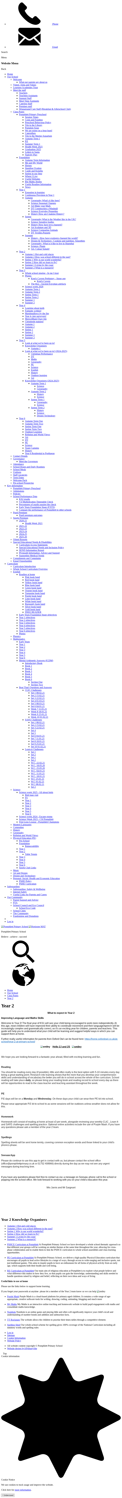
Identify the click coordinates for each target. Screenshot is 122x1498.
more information (23, 1490)
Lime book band (32, 598)
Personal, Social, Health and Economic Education (36, 878)
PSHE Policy (25, 881)
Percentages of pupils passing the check (37, 504)
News (27, 187)
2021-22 (23, 526)
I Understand (7, 1495)
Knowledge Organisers (36, 345)
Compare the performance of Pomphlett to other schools (45, 510)
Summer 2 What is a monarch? (39, 267)
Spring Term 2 (32, 297)
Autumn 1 (30, 324)
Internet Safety (20, 892)
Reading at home (27, 574)
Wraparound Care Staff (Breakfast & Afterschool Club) (45, 109)
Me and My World (33, 163)
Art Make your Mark (41, 206)
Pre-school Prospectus (23, 483)
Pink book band (32, 577)
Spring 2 (29, 332)
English (34, 370)
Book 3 (28, 671)
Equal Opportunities (22, 561)
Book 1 (28, 666)
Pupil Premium (20, 512)
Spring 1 (29, 329)
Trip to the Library (33, 125)
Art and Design (20, 873)
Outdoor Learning (33, 432)
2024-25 (23, 534)
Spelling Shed (13, 1325)
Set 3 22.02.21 (38, 698)
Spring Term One (33, 426)
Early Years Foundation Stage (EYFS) (37, 507)
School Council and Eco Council (28, 905)
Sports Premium (20, 518)
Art (32, 378)
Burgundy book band (35, 604)
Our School (12, 76)
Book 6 (28, 679)
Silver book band (33, 606)
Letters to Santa (32, 152)
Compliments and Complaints (27, 558)
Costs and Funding (34, 120)
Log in (10, 921)
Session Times (31, 117)
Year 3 (22, 270)
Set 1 (33, 752)
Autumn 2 (30, 327)
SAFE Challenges (33, 719)
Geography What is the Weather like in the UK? (53, 219)
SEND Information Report (31, 550)
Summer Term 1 (32, 144)
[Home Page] (15, 926)
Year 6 (22, 418)
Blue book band (32, 585)
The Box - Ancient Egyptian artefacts (48, 284)
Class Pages (18, 111)
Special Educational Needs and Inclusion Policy (41, 547)
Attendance (18, 464)
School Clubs (19, 910)
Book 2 (28, 668)
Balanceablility (32, 846)
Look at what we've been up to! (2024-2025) (46, 351)
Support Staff (25, 98)
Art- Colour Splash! (40, 249)
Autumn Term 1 (32, 138)
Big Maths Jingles (33, 181)
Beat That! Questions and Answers (35, 687)
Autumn (29, 198)
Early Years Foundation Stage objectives (38, 615)
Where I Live (31, 176)
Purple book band (33, 596)
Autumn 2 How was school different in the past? (48, 257)
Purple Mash (13, 1296)
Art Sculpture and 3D (41, 227)
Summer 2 (30, 302)
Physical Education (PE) (24, 838)
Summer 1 (30, 300)
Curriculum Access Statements (33, 545)
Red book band (32, 580)
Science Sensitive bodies (42, 222)
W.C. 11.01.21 (38, 773)
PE (32, 364)
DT (32, 356)
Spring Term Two (33, 429)
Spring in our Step (33, 173)
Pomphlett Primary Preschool (32, 114)
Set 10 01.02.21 (38, 746)
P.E (26, 141)
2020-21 (23, 520)
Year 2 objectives (27, 620)
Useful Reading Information (38, 184)
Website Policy (14, 1340)
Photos (28, 276)
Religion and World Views (37, 434)
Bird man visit (31, 795)
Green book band (33, 588)
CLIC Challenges (33, 690)
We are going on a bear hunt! (38, 130)
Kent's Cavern (43, 281)
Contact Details (20, 456)
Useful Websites (32, 179)
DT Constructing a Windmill (44, 208)
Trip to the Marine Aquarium (38, 136)
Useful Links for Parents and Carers (30, 894)
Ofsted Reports (20, 539)
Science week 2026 (34, 286)
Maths (34, 359)
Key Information (15, 485)
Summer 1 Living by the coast (39, 265)
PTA (15, 902)
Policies (16, 493)
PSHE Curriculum (27, 884)
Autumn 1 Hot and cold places (39, 254)
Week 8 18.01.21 (39, 711)
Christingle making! (34, 321)
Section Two (37, 684)
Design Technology (46, 415)
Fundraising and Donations (26, 916)
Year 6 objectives (27, 631)
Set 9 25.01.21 (38, 744)
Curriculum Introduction (24, 566)
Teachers (23, 93)
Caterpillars (30, 133)
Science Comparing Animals (44, 230)
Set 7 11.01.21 (37, 738)
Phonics (17, 636)
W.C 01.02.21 (37, 781)
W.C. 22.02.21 (38, 762)
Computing (18, 827)
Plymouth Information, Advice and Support (39, 553)
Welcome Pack (20, 480)
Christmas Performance (42, 354)
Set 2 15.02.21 (38, 695)
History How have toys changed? (46, 224)
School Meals (19, 469)
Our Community (15, 897)
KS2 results (24, 499)
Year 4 (22, 305)
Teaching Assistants (28, 95)
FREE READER (33, 612)
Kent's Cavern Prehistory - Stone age (48, 278)
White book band (33, 601)
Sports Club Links (27, 867)
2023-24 (23, 531)
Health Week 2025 (34, 146)
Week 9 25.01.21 (39, 714)
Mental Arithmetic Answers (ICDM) (36, 660)
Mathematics (19, 639)
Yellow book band (33, 582)
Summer (29, 235)
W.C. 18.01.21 (38, 776)
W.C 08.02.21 (37, 784)
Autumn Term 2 (32, 292)
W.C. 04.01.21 (38, 771)
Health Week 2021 (34, 523)
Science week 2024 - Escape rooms (35, 816)
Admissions (18, 491)
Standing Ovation (33, 168)
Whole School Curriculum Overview (30, 569)
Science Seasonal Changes (43, 203)
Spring (28, 216)
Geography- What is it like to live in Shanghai (52, 243)
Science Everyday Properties (44, 211)
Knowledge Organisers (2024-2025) (42, 380)
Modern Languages (22, 824)
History (34, 372)
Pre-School (24, 840)
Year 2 (22, 251)
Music (16, 870)
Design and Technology (24, 875)
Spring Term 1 (32, 294)
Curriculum (12, 563)
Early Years (24, 641)
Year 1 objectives (27, 617)
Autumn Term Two (34, 424)
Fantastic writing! (33, 311)
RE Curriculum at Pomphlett (20, 1270)
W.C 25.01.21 (37, 779)
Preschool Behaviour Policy (38, 122)
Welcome (17, 79)
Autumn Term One (34, 421)
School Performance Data (25, 496)
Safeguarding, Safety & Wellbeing (29, 889)
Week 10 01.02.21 (39, 717)
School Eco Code (27, 908)
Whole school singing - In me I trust (42, 273)
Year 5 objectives (27, 628)
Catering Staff (25, 103)
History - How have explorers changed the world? (54, 238)
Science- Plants (38, 246)
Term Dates (18, 477)
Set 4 (33, 730)
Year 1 (22, 189)
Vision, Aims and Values (24, 85)
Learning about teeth (34, 308)
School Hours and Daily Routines (29, 467)
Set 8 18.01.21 (38, 741)
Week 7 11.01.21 (39, 709)
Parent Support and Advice (25, 900)
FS (26, 797)
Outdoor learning (39, 375)
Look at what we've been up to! (40, 343)
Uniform (17, 472)
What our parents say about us (33, 82)
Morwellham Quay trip (36, 319)
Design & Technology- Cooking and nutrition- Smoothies (58, 241)
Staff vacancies (20, 475)
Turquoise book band (35, 593)
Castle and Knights (34, 171)
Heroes (28, 165)
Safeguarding (13, 886)
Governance (19, 458)
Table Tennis (31, 854)
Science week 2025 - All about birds (36, 792)
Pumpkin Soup (32, 128)
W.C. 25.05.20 (38, 768)
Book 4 (28, 674)
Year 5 (22, 340)
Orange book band (34, 590)
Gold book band (32, 609)
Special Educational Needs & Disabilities (32, 542)
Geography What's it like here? (45, 200)
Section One (37, 682)
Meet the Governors (28, 461)
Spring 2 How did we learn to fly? (41, 262)
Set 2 (33, 754)
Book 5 (28, 676)
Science (34, 367)
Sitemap (11, 1335)
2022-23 (23, 528)
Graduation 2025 (33, 149)
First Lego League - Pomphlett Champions (39, 822)
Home (10, 74)
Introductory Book (33, 663)
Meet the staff (19, 90)
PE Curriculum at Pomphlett (20, 1257)
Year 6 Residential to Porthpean (40, 453)
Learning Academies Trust (25, 87)
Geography (36, 362)
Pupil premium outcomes (30, 515)
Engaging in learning (35, 192)
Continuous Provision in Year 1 (39, 195)
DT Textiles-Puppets (40, 233)
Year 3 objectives (27, 623)
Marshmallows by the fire (37, 313)
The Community (21, 913)
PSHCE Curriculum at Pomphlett (22, 1244)
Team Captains (32, 448)
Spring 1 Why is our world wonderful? (43, 259)
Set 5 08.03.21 (38, 703)
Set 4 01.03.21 (38, 701)
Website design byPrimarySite (22, 1348)
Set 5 (33, 733)
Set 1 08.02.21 (38, 693)
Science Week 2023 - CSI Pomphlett (36, 819)
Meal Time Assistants (29, 101)
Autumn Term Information (37, 160)
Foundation (24, 157)
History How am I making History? (47, 214)
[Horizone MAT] (37, 926)
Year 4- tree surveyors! (35, 316)
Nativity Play (31, 154)
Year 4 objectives (27, 625)
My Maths (12, 1304)
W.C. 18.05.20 (38, 765)
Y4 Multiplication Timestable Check (36, 502)
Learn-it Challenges (34, 749)
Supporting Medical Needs (31, 555)
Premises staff (25, 106)
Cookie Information (16, 1338)
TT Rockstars (13, 1320)
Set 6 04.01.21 (38, 706)
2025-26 (23, 537)
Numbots (11, 1312)
